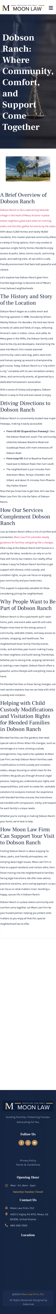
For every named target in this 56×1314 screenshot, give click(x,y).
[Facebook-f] (21, 1143)
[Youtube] (34, 1143)
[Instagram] (28, 1143)
